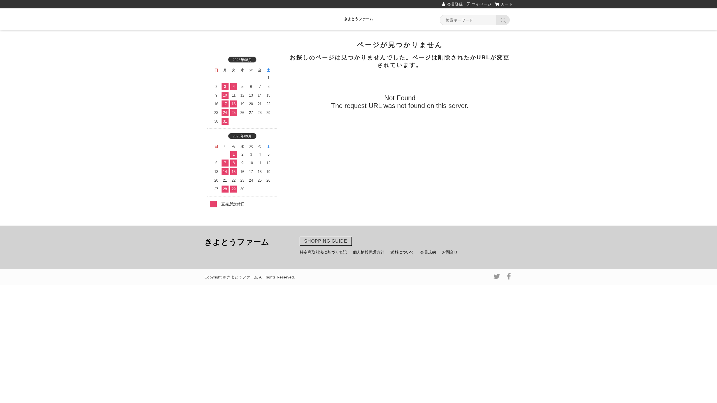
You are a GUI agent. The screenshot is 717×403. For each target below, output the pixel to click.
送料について (402, 252)
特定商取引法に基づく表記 (323, 252)
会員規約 (428, 252)
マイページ (481, 4)
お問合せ (450, 252)
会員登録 (455, 4)
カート (507, 4)
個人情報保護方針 (368, 252)
